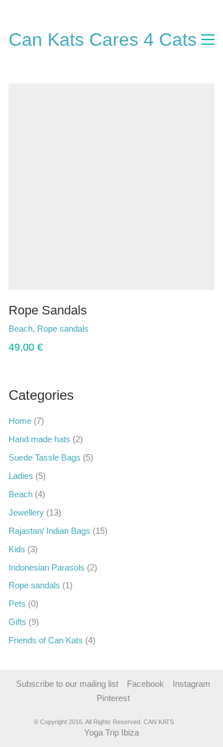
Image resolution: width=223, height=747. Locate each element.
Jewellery (26, 512)
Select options (35, 328)
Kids (17, 549)
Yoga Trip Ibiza (111, 732)
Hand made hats (39, 439)
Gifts (17, 622)
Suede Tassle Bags (45, 457)
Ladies (21, 476)
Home (20, 421)
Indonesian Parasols (47, 567)
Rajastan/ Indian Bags (49, 531)
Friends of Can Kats (46, 640)
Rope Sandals (48, 310)
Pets (17, 603)
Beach (21, 494)
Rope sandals (34, 585)
